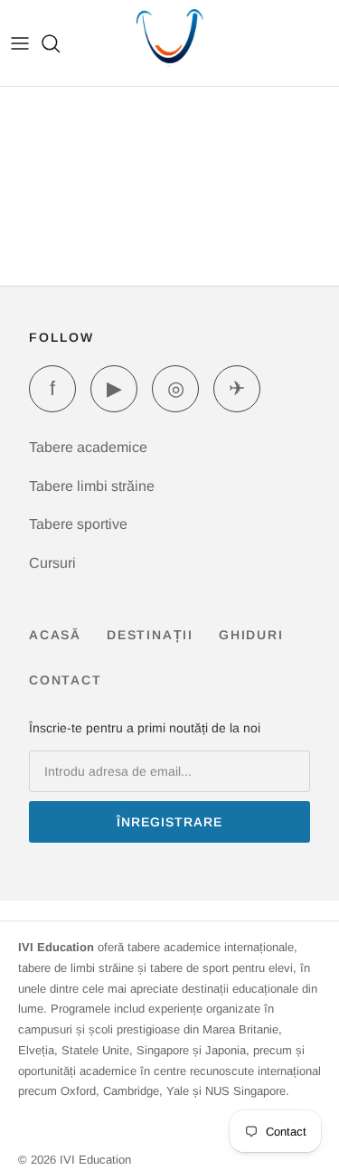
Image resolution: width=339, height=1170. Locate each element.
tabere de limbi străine (76, 968)
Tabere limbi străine (92, 486)
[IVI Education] (169, 43)
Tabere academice (88, 447)
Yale (177, 1091)
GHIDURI (251, 634)
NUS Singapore (245, 1091)
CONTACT (65, 680)
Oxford (78, 1091)
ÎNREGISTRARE (169, 822)
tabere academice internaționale (210, 947)
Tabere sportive (78, 524)
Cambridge (131, 1091)
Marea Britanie (240, 1029)
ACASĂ (55, 634)
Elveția (36, 1050)
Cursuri (52, 563)
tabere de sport (189, 968)
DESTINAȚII (150, 634)
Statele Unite (95, 1050)
